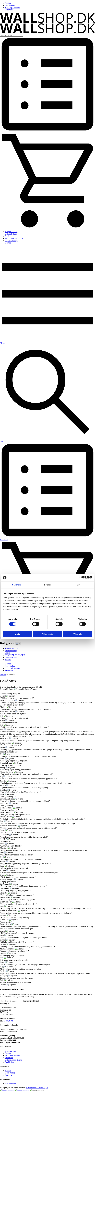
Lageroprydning (11, 241)
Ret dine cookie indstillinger (37, 1088)
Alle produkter (10, 1083)
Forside (3, 675)
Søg (1, 441)
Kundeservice (10, 1051)
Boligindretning (11, 234)
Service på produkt (12, 7)
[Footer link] (7, 1090)
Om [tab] (78, 585)
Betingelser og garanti (13, 1060)
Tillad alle (77, 634)
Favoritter (4, 539)
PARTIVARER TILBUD (15, 238)
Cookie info (9, 1062)
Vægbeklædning (11, 232)
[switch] (35, 624)
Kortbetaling (10, 5)
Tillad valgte (47, 634)
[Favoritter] (47, 131)
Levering (8, 1075)
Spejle (7, 236)
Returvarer (9, 10)
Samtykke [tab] (16, 585)
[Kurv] (47, 227)
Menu (2, 343)
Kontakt (8, 3)
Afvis (17, 634)
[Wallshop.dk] (47, 22)
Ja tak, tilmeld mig (31, 1001)
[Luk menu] (18, 643)
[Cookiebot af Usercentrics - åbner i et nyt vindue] (81, 578)
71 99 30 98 (8, 1021)
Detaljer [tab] (47, 585)
